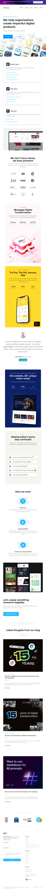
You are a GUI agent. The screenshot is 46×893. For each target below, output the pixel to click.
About (31, 7)
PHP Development (10, 101)
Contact (41, 7)
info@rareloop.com (28, 871)
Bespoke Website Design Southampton (32, 846)
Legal (41, 887)
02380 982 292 (28, 869)
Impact (26, 863)
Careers (26, 859)
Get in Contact (11, 614)
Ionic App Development (11, 77)
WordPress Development (12, 121)
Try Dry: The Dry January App (23, 274)
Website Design (9, 119)
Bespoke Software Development (13, 97)
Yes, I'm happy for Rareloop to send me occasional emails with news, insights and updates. (12, 855)
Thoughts (36, 7)
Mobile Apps (14, 64)
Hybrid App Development (12, 79)
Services (21, 7)
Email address (6, 848)
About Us (27, 853)
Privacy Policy (37, 887)
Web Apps (13, 89)
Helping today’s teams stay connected (23, 438)
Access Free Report (38, 2)
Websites (13, 111)
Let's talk (8, 36)
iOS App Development (11, 72)
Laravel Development (11, 99)
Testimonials (27, 857)
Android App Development (12, 75)
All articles (23, 635)
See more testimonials (22, 364)
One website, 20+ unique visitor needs (23, 377)
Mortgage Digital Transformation (23, 211)
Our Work (27, 7)
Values (26, 861)
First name (5, 842)
